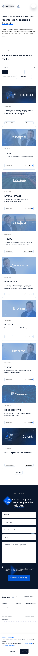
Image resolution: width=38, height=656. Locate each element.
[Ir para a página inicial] (11, 6)
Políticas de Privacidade (8, 645)
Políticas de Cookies (27, 643)
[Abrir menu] (33, 6)
